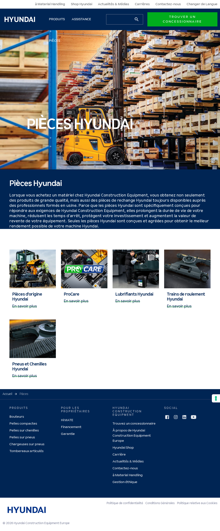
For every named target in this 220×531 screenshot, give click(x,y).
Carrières (142, 4)
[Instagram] (176, 417)
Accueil (7, 394)
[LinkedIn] (184, 417)
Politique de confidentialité (125, 503)
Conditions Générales (160, 503)
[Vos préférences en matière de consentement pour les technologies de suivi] (216, 398)
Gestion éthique (125, 482)
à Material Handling (50, 4)
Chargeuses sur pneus (26, 444)
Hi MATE (67, 420)
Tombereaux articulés (26, 451)
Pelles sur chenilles (24, 430)
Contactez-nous (168, 4)
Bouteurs (16, 417)
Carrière (119, 454)
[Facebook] (167, 417)
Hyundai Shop (123, 448)
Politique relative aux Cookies (197, 503)
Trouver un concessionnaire (182, 19)
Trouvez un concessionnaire (134, 423)
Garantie (68, 434)
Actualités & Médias (113, 4)
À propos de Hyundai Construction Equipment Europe (132, 436)
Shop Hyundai (81, 4)
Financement (71, 427)
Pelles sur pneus (22, 437)
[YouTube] (193, 417)
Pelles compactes (23, 423)
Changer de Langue (202, 4)
